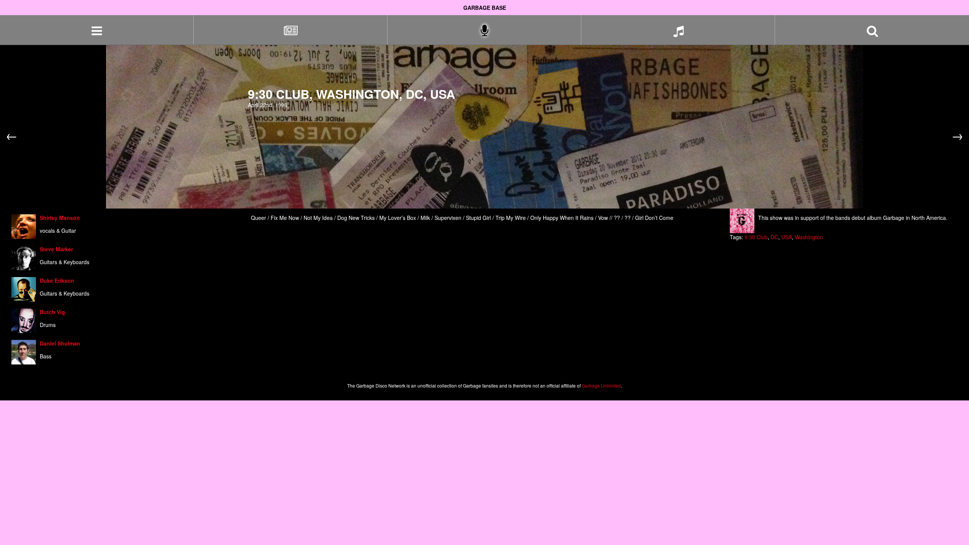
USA (786, 237)
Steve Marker (56, 249)
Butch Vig (52, 312)
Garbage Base (484, 7)
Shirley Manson (60, 217)
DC (774, 237)
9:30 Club (756, 237)
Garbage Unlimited (601, 385)
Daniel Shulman (60, 343)
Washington (809, 237)
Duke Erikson (57, 280)
